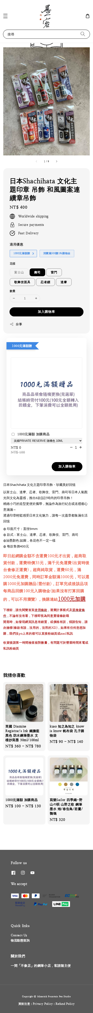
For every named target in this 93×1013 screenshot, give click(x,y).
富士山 (19, 272)
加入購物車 (46, 311)
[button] (5, 16)
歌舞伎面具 (22, 282)
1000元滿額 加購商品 (33, 434)
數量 (13, 291)
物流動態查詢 (20, 940)
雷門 (54, 272)
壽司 (37, 272)
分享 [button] (19, 324)
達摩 (64, 282)
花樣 (13, 263)
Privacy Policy (43, 1003)
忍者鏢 (45, 282)
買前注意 (24, 1003)
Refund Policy (65, 1003)
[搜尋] (83, 34)
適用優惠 (16, 244)
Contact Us (19, 935)
